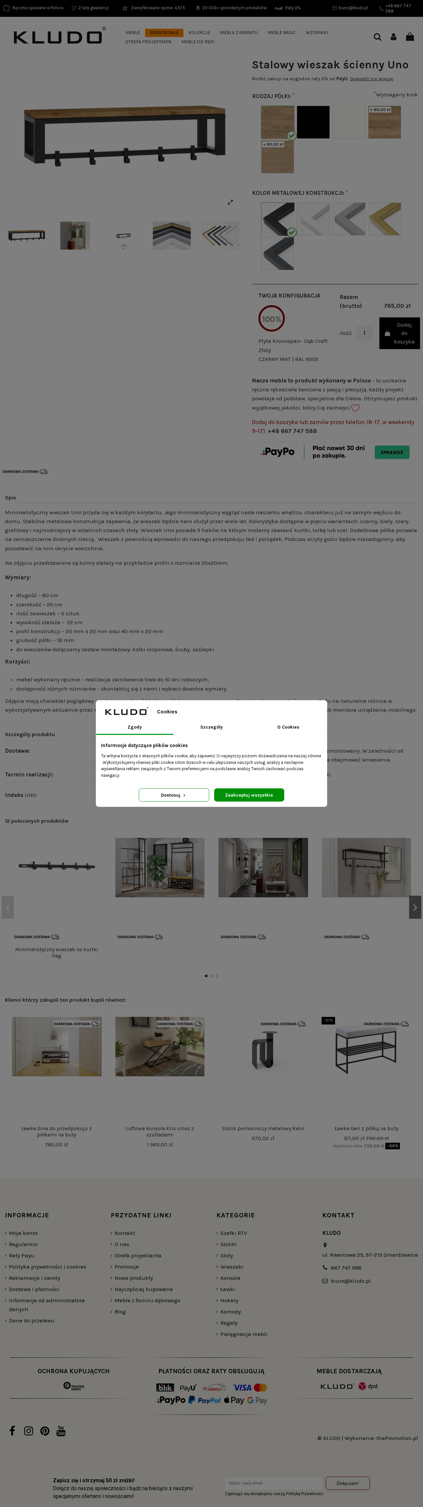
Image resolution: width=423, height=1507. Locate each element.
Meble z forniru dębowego (147, 1300)
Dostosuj (171, 795)
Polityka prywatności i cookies (47, 1266)
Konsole (230, 1277)
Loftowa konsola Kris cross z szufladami (160, 1131)
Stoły (226, 1255)
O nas (122, 1244)
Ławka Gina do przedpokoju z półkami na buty (56, 1131)
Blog (120, 1311)
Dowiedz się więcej (372, 79)
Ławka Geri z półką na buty (366, 1128)
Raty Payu (21, 1255)
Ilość (346, 333)
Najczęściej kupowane (144, 1289)
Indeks (14, 795)
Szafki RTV (233, 1233)
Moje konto (23, 1233)
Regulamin (23, 1244)
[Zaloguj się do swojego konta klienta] (393, 37)
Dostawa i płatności (34, 1289)
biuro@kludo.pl (351, 1280)
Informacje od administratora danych (47, 1304)
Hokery (229, 1300)
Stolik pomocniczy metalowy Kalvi (263, 1128)
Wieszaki (232, 1266)
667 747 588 (346, 1267)
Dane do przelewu (32, 1320)
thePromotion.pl (397, 1438)
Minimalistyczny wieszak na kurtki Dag (56, 952)
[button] (133, 33)
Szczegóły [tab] (211, 727)
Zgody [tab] (135, 727)
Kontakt (125, 1233)
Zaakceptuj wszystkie (249, 795)
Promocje (127, 1266)
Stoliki (228, 1244)
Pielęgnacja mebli (243, 1334)
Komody (230, 1311)
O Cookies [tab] (288, 727)
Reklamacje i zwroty (34, 1277)
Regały (229, 1322)
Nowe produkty (134, 1277)
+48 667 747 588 (292, 431)
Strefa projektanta (138, 1255)
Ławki (227, 1289)
